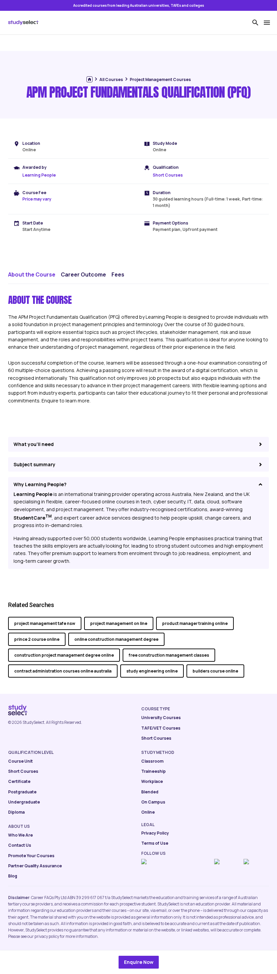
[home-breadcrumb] (89, 79)
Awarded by (34, 167)
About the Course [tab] (31, 274)
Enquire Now (138, 962)
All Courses (111, 79)
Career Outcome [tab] (83, 274)
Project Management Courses (160, 79)
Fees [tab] (117, 274)
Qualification (166, 167)
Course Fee (34, 192)
